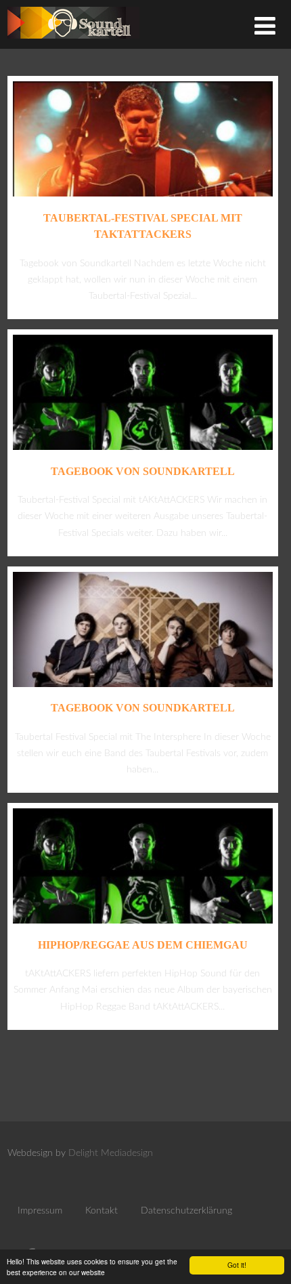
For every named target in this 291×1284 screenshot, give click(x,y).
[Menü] (264, 27)
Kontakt (101, 1211)
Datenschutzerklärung (186, 1211)
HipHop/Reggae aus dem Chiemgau (143, 945)
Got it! (236, 1265)
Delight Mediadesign (110, 1153)
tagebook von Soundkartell (143, 471)
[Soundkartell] (73, 42)
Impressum (40, 1211)
